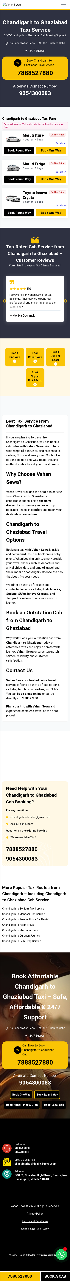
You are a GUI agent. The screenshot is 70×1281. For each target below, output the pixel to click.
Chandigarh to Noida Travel (18, 924)
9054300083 (22, 858)
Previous (5, 301)
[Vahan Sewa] (12, 5)
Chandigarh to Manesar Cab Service (23, 914)
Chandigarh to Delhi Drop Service (21, 941)
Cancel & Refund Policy (35, 1228)
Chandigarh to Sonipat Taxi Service (23, 908)
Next (65, 301)
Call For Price (57, 134)
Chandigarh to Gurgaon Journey (21, 935)
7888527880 (22, 849)
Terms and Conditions (35, 1221)
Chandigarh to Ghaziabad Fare (20, 930)
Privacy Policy (35, 1213)
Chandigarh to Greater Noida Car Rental (25, 919)
